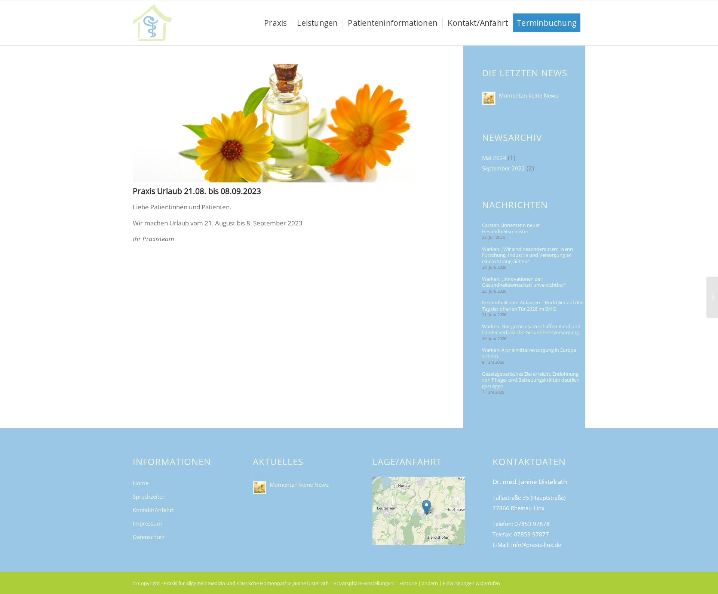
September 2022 (503, 168)
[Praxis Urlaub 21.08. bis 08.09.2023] (288, 123)
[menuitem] (275, 22)
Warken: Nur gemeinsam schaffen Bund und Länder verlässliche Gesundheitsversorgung (531, 329)
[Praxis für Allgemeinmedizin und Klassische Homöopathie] (152, 22)
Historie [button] (408, 583)
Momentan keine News (528, 95)
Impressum (147, 523)
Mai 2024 (494, 157)
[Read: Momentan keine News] (488, 98)
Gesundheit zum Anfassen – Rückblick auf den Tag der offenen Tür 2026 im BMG (533, 305)
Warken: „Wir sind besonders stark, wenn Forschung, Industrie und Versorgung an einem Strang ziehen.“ (527, 255)
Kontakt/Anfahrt (153, 510)
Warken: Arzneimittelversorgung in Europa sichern (529, 353)
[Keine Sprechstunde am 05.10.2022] (712, 297)
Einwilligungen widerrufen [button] (471, 583)
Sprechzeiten (149, 496)
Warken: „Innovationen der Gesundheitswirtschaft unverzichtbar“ (524, 282)
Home (140, 483)
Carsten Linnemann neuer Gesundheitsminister (511, 228)
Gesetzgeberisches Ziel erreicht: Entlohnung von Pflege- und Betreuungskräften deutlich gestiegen (530, 380)
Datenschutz (149, 537)
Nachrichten (515, 205)
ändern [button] (430, 583)
